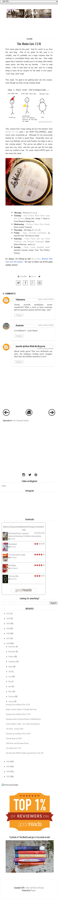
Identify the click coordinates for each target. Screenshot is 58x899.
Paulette (20, 325)
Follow (4, 485)
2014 (8, 766)
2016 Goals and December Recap (17, 743)
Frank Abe (12, 539)
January (11, 701)
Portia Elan (13, 547)
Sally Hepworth (14, 568)
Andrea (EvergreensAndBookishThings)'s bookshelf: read (23, 528)
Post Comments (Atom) (21, 420)
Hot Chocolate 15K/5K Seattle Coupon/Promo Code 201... (25, 753)
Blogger (33, 890)
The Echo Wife (14, 576)
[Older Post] (51, 415)
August (10, 666)
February (11, 696)
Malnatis (32, 213)
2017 (8, 638)
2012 (8, 776)
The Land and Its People (17, 554)
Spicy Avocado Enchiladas (35, 233)
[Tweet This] (18, 283)
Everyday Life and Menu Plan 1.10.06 (18, 733)
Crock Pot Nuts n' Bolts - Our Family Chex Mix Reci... (23, 724)
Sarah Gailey (13, 579)
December (11, 646)
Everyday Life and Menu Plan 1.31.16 (18, 704)
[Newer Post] (6, 415)
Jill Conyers (18, 262)
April (10, 686)
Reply (18, 315)
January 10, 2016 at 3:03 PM (45, 348)
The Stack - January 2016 (14, 728)
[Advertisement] (19, 452)
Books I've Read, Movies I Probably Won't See (21, 709)
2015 (8, 761)
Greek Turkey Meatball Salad (37, 247)
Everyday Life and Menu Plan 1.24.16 (18, 714)
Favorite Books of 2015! (14, 738)
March (10, 691)
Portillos (36, 230)
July (9, 671)
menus (33, 276)
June (10, 676)
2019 (8, 628)
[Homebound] (5, 550)
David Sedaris (13, 557)
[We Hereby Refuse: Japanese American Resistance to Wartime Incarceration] (5, 540)
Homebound (13, 544)
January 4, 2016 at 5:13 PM (45, 325)
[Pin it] (39, 283)
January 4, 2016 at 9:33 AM (45, 299)
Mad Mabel (12, 565)
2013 (8, 771)
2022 (8, 613)
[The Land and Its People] (5, 560)
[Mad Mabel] (5, 571)
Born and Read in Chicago (35, 887)
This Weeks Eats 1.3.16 (13, 748)
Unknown (20, 299)
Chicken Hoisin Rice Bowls (38, 224)
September (12, 661)
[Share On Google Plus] (32, 283)
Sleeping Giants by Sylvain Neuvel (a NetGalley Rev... (24, 719)
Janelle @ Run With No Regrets (30, 346)
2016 (8, 643)
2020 (8, 623)
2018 (8, 633)
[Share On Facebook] (25, 283)
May (9, 681)
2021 (8, 618)
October (11, 656)
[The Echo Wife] (5, 582)
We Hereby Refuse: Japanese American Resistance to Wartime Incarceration (25, 534)
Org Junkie (35, 259)
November (11, 651)
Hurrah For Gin (11, 132)
